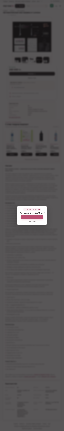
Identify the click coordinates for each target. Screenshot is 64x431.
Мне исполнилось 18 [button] (32, 217)
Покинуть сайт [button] (32, 221)
